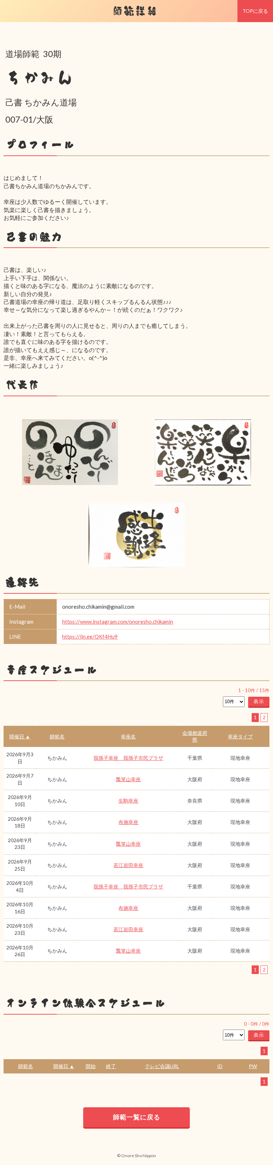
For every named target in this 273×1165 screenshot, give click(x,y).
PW (253, 1066)
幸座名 (128, 736)
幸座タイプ (240, 736)
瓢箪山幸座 (128, 779)
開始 (91, 1066)
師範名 (57, 736)
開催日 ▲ (19, 736)
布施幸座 (128, 822)
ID (220, 1066)
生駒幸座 (128, 801)
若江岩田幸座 (128, 865)
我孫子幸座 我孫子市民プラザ (128, 758)
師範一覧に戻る (136, 1117)
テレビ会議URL (162, 1066)
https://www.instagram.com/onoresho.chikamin (117, 621)
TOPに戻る (255, 11)
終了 (111, 1066)
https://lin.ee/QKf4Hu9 (90, 636)
